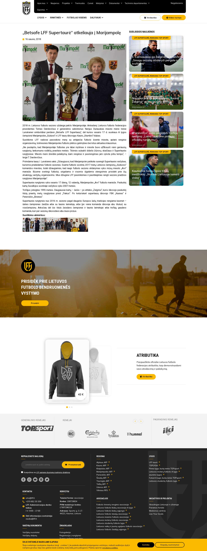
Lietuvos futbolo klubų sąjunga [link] (110, 511)
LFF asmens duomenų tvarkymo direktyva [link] (53, 472)
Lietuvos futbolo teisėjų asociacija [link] (112, 514)
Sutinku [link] (145, 545)
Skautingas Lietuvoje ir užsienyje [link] (164, 504)
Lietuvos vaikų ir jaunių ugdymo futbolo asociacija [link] (119, 526)
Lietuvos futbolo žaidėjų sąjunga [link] (111, 529)
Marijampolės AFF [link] (104, 471)
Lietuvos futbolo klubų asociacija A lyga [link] (114, 507)
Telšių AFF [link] (101, 484)
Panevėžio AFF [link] (103, 475)
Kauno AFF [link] (101, 465)
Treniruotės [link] (80, 3)
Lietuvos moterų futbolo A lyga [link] (163, 471)
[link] (26, 8)
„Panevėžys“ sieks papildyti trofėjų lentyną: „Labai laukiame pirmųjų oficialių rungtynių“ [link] (155, 136)
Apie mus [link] (41, 3)
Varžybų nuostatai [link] (31, 532)
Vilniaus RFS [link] (102, 490)
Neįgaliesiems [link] (177, 3)
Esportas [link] (41, 10)
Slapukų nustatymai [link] (169, 545)
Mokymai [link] (100, 3)
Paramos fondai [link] (156, 507)
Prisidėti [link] (35, 303)
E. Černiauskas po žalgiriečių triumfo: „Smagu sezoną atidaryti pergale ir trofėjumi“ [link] (156, 60)
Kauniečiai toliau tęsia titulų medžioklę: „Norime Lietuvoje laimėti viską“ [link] (155, 174)
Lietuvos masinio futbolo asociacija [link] (112, 517)
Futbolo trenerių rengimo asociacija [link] (112, 504)
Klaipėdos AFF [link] (102, 468)
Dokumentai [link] (114, 3)
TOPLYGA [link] (153, 465)
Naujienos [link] (55, 3)
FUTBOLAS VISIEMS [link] (77, 17)
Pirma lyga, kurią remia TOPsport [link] (164, 468)
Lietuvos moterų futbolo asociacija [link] (112, 520)
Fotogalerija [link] (65, 532)
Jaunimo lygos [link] (155, 475)
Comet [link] (90, 3)
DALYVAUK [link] (95, 17)
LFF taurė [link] (153, 462)
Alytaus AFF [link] (101, 462)
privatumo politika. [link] (110, 548)
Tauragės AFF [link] (102, 481)
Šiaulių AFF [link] (101, 478)
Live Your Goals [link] (156, 514)
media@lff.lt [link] (31, 519)
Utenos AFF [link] (101, 487)
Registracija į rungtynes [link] (70, 535)
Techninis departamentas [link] (136, 3)
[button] (135, 421)
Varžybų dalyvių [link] (30, 535)
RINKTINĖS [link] (55, 17)
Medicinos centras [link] (157, 511)
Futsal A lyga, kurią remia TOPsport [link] (165, 478)
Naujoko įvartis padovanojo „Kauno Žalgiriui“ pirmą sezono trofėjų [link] (155, 99)
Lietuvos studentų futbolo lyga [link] (163, 481)
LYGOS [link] (40, 17)
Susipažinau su (47, 472)
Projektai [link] (66, 3)
